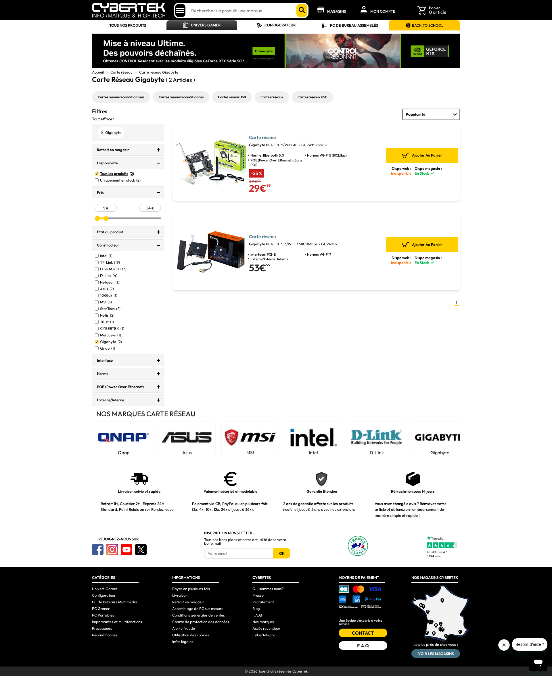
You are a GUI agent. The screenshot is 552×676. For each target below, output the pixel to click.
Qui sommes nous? (268, 588)
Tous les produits (117, 174)
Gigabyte (111, 342)
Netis (107, 315)
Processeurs (102, 628)
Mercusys (110, 335)
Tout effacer (103, 119)
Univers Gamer (206, 25)
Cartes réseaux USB (312, 97)
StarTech (110, 309)
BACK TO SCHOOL (427, 25)
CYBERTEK (112, 328)
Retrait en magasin (113, 149)
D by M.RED (113, 269)
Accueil (98, 72)
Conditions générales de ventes (198, 615)
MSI (106, 302)
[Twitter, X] (141, 549)
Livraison (179, 595)
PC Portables (103, 615)
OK (282, 553)
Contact (363, 633)
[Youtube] (126, 549)
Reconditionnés (104, 635)
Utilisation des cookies (190, 635)
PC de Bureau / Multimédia (114, 602)
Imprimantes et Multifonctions (117, 621)
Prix (100, 192)
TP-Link (110, 262)
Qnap (107, 348)
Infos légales (182, 641)
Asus (107, 289)
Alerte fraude (183, 628)
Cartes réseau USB (232, 97)
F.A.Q (257, 615)
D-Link (108, 276)
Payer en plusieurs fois (191, 588)
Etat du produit (110, 232)
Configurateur (280, 25)
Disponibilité (107, 163)
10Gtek (108, 295)
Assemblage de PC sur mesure (197, 608)
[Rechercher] (301, 10)
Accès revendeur (266, 628)
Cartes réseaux (271, 97)
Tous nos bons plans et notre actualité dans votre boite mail (245, 541)
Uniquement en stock (120, 180)
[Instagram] (112, 549)
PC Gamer (101, 608)
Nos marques (263, 621)
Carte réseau (121, 72)
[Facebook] (97, 549)
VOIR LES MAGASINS (436, 653)
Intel (106, 256)
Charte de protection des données (200, 621)
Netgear (109, 282)
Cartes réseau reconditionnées (121, 97)
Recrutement (263, 602)
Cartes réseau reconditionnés (181, 97)
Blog (256, 608)
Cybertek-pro (263, 635)
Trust (107, 322)
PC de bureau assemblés (354, 25)
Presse (258, 595)
